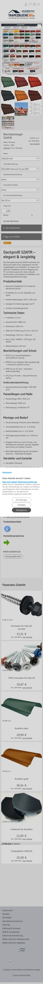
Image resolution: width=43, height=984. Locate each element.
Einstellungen (21, 499)
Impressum (7, 472)
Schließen (21, 505)
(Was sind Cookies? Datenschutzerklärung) (19, 482)
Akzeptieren (21, 510)
